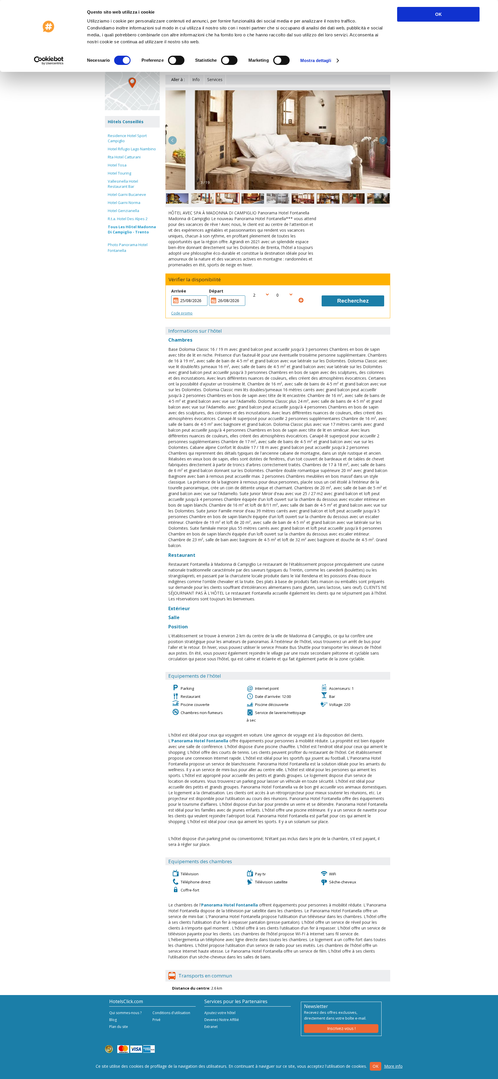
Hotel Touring (119, 173)
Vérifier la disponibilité (195, 279)
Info (196, 79)
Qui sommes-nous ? (125, 1012)
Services (214, 79)
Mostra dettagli (315, 60)
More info (393, 1066)
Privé (156, 1019)
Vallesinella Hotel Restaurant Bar (123, 184)
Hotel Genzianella (123, 210)
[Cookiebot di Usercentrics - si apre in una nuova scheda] (49, 60)
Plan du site (118, 1026)
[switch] (176, 60)
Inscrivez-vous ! (341, 1028)
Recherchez (353, 301)
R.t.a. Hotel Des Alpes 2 (128, 218)
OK (438, 14)
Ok (375, 1066)
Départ (216, 291)
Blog (113, 1019)
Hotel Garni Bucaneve (127, 194)
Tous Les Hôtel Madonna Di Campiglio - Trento (132, 229)
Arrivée (178, 291)
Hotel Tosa (117, 165)
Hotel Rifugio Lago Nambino (132, 148)
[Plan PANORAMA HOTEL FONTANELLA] (132, 82)
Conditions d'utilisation (171, 1012)
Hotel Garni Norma (124, 202)
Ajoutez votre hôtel (219, 1012)
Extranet (211, 1026)
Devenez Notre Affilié (221, 1019)
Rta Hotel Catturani (124, 157)
